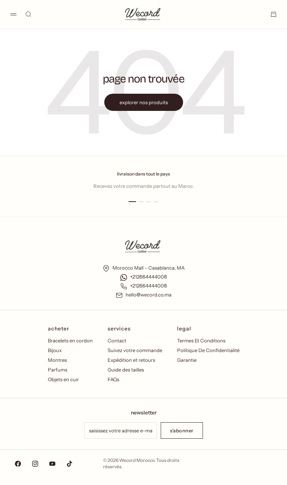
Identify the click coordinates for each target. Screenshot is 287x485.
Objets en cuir (63, 379)
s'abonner (182, 430)
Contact (117, 340)
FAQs (113, 379)
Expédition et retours (131, 360)
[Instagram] (35, 464)
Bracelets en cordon (70, 340)
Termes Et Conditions (201, 340)
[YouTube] (52, 464)
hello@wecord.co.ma (149, 295)
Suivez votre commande (135, 350)
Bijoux (55, 350)
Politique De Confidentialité (208, 350)
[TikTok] (69, 464)
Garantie (187, 360)
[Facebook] (18, 464)
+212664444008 (148, 277)
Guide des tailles (126, 370)
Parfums (57, 370)
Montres (57, 360)
